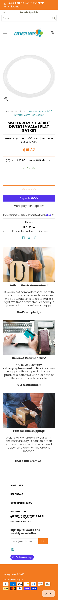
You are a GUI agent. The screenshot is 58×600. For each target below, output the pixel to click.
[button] (52, 32)
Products (20, 111)
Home (9, 111)
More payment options (29, 206)
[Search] (54, 18)
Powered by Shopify (13, 579)
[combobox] (27, 18)
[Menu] (5, 32)
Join (43, 541)
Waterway (11, 138)
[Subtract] (21, 177)
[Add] (37, 177)
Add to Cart (29, 188)
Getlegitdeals (9, 574)
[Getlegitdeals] (28, 33)
